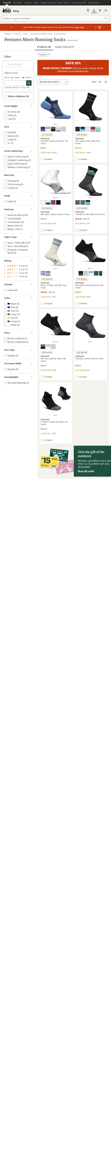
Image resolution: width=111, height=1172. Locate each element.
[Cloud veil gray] (77, 202)
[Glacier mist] (63, 129)
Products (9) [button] (44, 47)
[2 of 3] (55, 124)
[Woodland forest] (96, 273)
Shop (16, 10)
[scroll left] (76, 273)
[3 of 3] (57, 124)
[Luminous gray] (48, 273)
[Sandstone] (43, 273)
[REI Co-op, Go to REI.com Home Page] (6, 10)
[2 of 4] (55, 197)
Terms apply (84, 466)
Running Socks (60, 34)
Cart (100, 10)
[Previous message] (11, 27)
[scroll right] (104, 273)
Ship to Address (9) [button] (18, 96)
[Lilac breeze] (58, 129)
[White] (48, 129)
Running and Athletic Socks (41, 34)
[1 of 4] (53, 197)
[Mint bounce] (98, 129)
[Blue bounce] (82, 129)
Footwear (17, 34)
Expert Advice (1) (64, 47)
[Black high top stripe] (77, 129)
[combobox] (55, 18)
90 (105, 81)
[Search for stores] (29, 83)
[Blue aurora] (88, 202)
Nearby (28, 77)
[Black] (53, 129)
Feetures (7, 34)
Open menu (106, 10)
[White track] (88, 129)
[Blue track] (93, 129)
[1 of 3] (54, 124)
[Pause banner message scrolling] (99, 27)
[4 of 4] (57, 197)
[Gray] (101, 273)
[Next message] (95, 27)
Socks (25, 34)
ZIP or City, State (11, 77)
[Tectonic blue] (82, 202)
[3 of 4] (56, 197)
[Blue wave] (43, 129)
